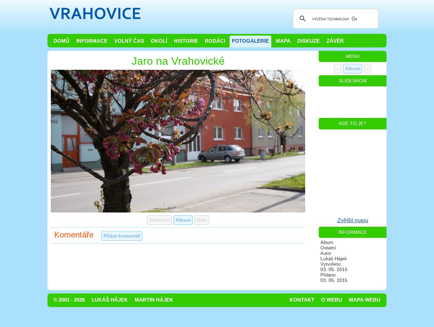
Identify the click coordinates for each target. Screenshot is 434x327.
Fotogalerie (250, 41)
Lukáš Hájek (110, 300)
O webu (331, 300)
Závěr (335, 41)
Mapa (283, 41)
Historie (186, 41)
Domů (62, 41)
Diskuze (308, 41)
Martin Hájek (154, 300)
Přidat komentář (121, 236)
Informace (91, 41)
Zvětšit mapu (352, 220)
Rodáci (215, 41)
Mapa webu (364, 300)
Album (183, 220)
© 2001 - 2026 (69, 300)
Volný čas (129, 41)
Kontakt (302, 300)
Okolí (159, 41)
